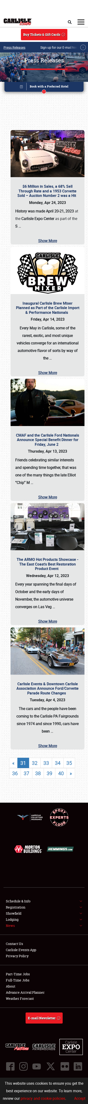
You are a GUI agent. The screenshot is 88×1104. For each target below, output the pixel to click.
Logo (18, 21)
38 (38, 773)
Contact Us (14, 943)
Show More (47, 240)
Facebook (10, 1066)
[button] (44, 87)
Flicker (65, 1066)
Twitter (50, 1066)
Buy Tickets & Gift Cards (41, 34)
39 (49, 773)
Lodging (12, 919)
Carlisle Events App (21, 950)
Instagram (23, 1066)
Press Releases (14, 47)
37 (26, 773)
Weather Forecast (20, 998)
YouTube (36, 1066)
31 (23, 763)
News (10, 925)
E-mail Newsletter (42, 1018)
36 (15, 773)
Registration (15, 907)
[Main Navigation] (80, 22)
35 (69, 763)
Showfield (13, 913)
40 (61, 773)
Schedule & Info (18, 901)
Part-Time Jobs (18, 974)
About (10, 986)
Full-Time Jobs (17, 980)
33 (46, 763)
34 (58, 763)
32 (35, 763)
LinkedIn (78, 1066)
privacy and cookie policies (43, 1098)
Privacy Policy (17, 956)
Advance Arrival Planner (25, 992)
